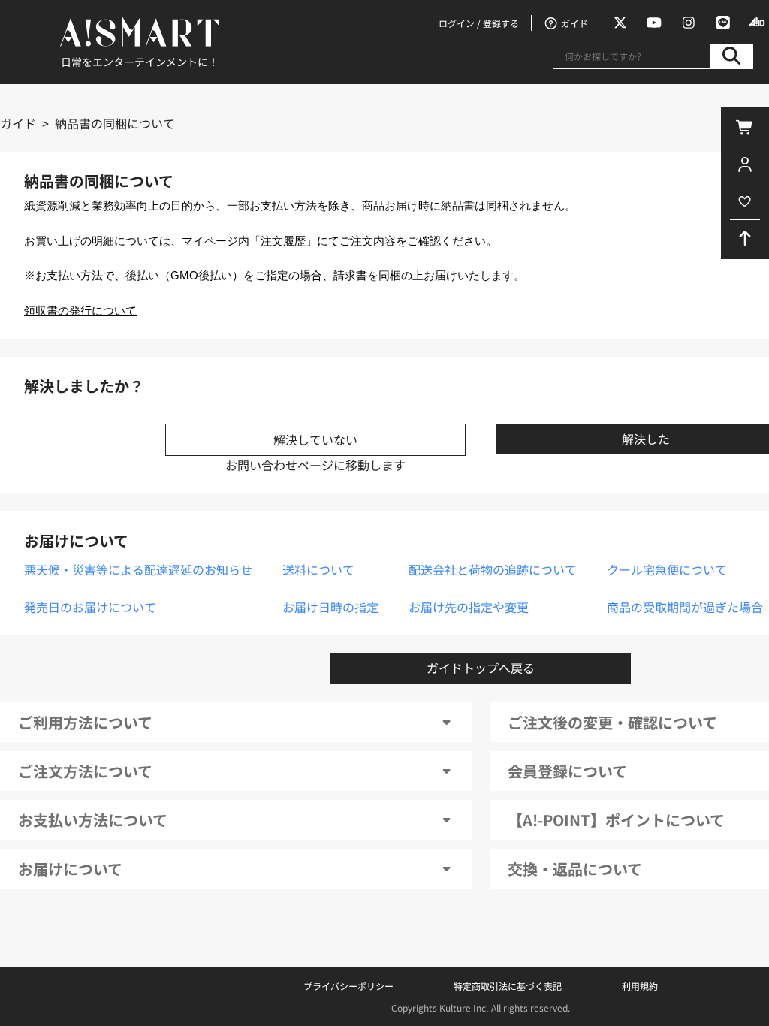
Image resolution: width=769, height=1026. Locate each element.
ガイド (18, 123)
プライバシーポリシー (348, 985)
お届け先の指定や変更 (469, 607)
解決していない (315, 439)
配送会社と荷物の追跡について (493, 569)
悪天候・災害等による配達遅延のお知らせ (138, 569)
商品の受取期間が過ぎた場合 (685, 607)
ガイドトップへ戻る (481, 668)
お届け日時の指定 (330, 607)
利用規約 (640, 985)
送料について (318, 569)
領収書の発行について (80, 311)
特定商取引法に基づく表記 (508, 985)
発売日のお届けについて (90, 607)
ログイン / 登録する (479, 23)
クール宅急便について (667, 569)
